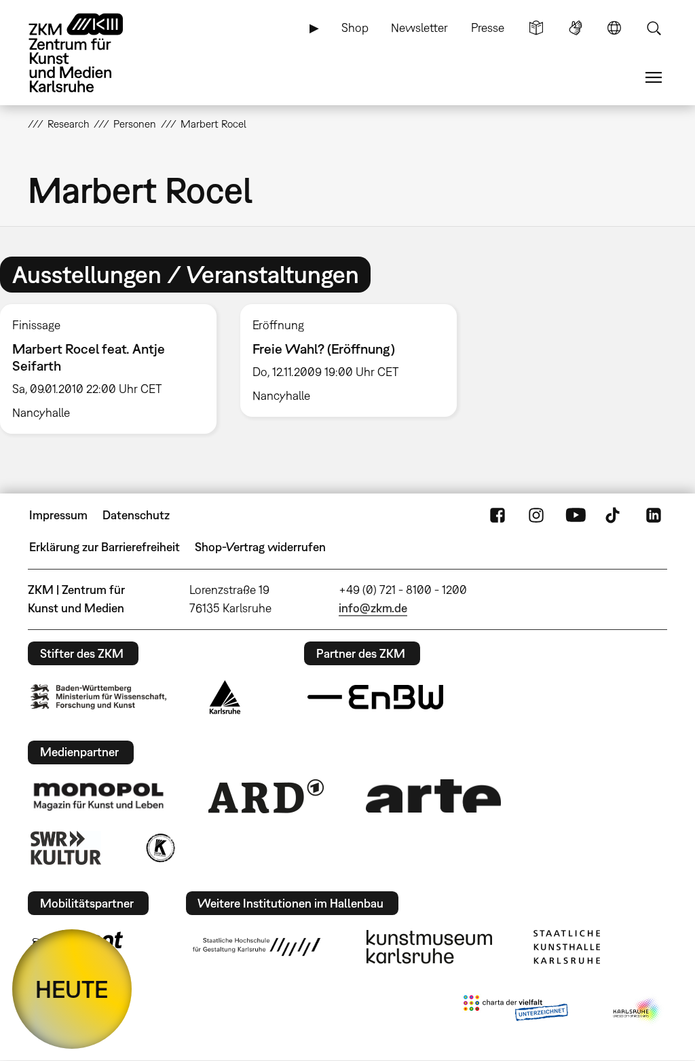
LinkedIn (653, 515)
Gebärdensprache (575, 27)
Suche (653, 27)
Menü (653, 77)
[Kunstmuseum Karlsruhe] (429, 947)
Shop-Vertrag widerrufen (260, 547)
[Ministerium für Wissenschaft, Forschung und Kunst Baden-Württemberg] (98, 696)
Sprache (614, 27)
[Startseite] (89, 53)
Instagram (536, 515)
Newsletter (419, 27)
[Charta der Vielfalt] (515, 1011)
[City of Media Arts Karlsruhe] (637, 1011)
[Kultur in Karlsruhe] (159, 848)
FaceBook (497, 515)
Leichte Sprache (536, 27)
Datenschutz (136, 515)
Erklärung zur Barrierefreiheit (104, 547)
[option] (348, 360)
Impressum (58, 515)
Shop (355, 27)
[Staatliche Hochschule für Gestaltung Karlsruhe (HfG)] (256, 947)
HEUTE (72, 989)
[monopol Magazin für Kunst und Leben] (98, 795)
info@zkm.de (373, 608)
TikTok (614, 515)
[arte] (434, 796)
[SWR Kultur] (66, 848)
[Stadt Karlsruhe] (225, 697)
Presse (487, 27)
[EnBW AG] (375, 697)
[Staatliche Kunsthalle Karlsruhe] (566, 947)
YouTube (575, 515)
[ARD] (266, 796)
